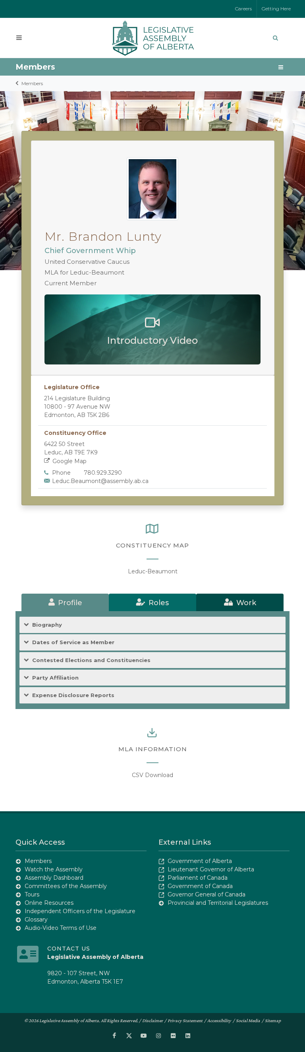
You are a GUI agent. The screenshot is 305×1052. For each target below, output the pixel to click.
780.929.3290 (103, 472)
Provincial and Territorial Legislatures (218, 902)
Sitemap (273, 1020)
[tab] (65, 602)
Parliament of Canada (198, 877)
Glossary (36, 919)
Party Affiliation (55, 677)
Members (32, 83)
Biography (47, 624)
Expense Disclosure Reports (73, 695)
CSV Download (152, 775)
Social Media (248, 1020)
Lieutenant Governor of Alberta (211, 869)
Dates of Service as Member (73, 642)
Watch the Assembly (54, 869)
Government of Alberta (200, 861)
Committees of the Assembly (66, 886)
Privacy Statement (185, 1020)
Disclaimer (152, 1020)
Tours (32, 894)
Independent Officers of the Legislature (80, 911)
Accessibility (219, 1020)
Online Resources (49, 902)
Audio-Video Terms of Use (61, 927)
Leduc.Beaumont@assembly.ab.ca (100, 481)
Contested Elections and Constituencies (91, 660)
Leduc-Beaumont (153, 571)
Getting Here (276, 9)
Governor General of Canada (206, 894)
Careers (243, 9)
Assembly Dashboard (54, 877)
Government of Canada (200, 886)
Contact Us (68, 948)
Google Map (69, 461)
